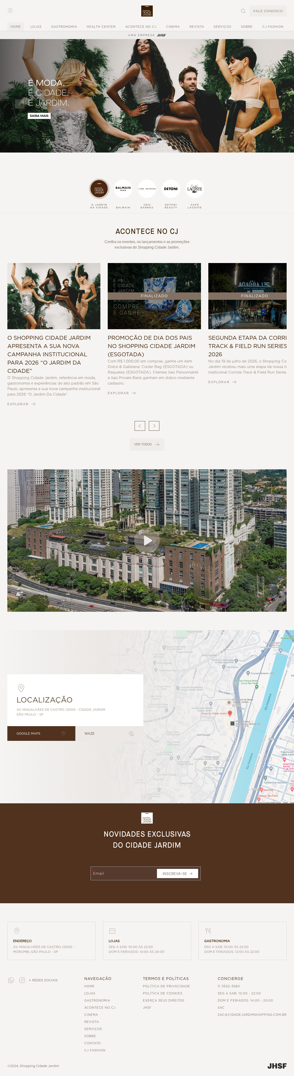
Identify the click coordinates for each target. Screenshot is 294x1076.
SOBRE (247, 26)
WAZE (89, 733)
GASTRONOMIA (64, 26)
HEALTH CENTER (101, 26)
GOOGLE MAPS (28, 733)
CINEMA (173, 26)
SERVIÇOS (222, 26)
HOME (16, 26)
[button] (147, 11)
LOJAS (36, 26)
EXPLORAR (18, 404)
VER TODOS (143, 444)
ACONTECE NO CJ (140, 26)
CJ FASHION (272, 26)
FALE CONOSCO (268, 11)
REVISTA (196, 26)
